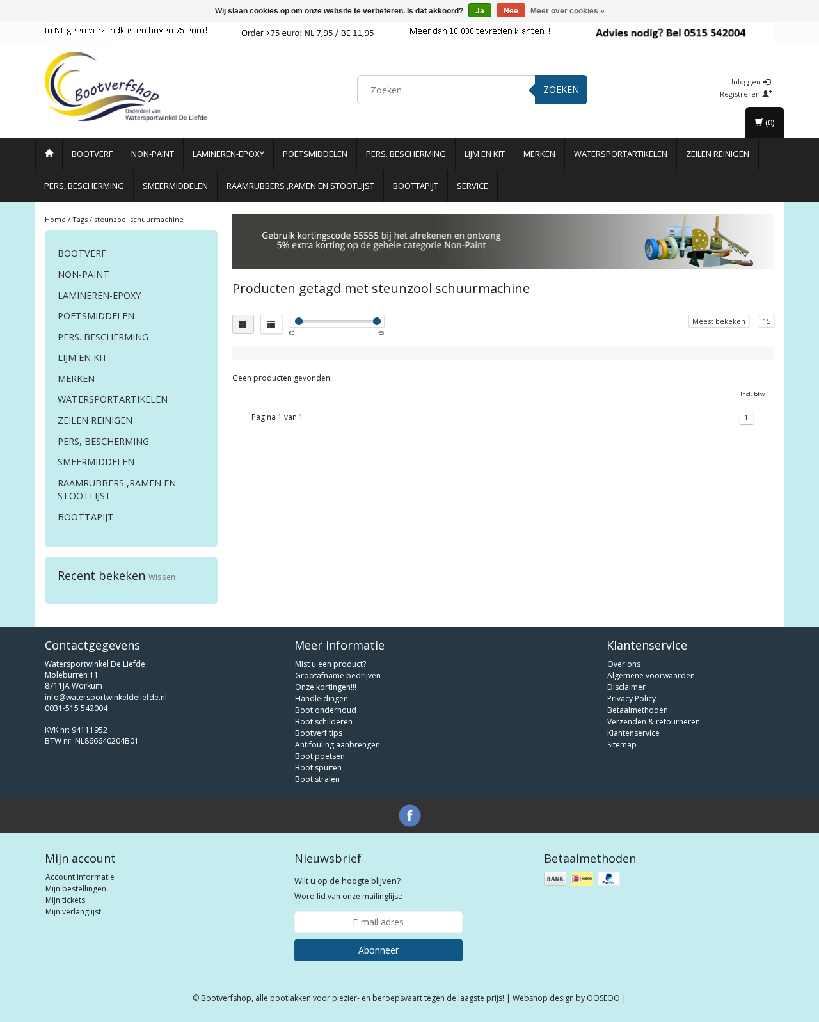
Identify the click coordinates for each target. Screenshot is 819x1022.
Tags (80, 219)
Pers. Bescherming (406, 153)
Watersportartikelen (620, 153)
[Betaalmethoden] (583, 879)
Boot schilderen (324, 721)
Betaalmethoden (637, 710)
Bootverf (92, 153)
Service (472, 185)
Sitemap (622, 744)
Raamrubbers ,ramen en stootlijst (300, 185)
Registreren (741, 94)
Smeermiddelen (175, 185)
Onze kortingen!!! (325, 687)
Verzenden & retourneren (653, 721)
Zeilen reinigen (717, 153)
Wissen (161, 576)
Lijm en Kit (485, 153)
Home (55, 219)
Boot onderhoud (325, 710)
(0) (768, 122)
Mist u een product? (330, 664)
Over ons (623, 664)
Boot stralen (317, 779)
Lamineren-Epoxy (228, 153)
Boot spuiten (318, 767)
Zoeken (561, 89)
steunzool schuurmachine (139, 219)
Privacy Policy (631, 698)
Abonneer (378, 950)
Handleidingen (321, 698)
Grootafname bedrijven (338, 675)
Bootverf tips (318, 733)
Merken (539, 153)
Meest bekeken (718, 321)
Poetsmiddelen (315, 153)
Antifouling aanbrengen (337, 744)
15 (766, 321)
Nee (511, 10)
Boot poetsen (320, 756)
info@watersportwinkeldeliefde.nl (106, 697)
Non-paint (152, 153)
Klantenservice (633, 733)
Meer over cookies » (567, 10)
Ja (479, 10)
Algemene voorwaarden (651, 675)
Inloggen (747, 81)
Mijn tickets (65, 900)
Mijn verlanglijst (73, 911)
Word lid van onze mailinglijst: (348, 888)
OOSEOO (603, 998)
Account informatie (80, 877)
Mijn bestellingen (75, 888)
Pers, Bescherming (84, 185)
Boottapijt (415, 185)
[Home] (49, 154)
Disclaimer (626, 687)
